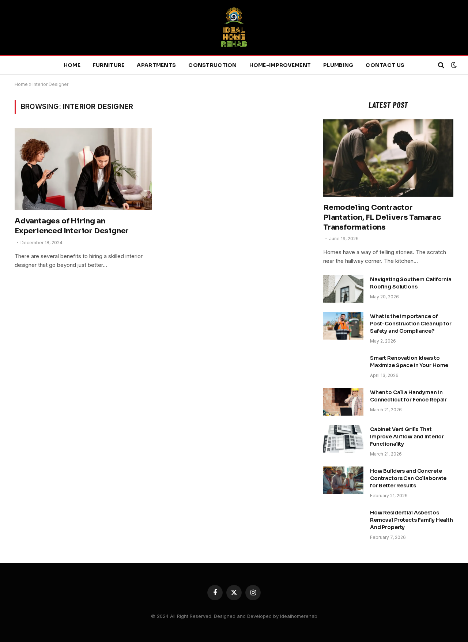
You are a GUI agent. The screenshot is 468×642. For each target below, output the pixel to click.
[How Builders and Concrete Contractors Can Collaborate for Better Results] (343, 480)
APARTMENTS (156, 65)
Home (21, 84)
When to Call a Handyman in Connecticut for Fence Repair (408, 396)
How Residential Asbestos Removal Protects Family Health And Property (411, 519)
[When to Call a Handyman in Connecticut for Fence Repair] (343, 402)
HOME (72, 65)
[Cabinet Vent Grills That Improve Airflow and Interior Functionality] (343, 439)
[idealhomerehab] (234, 27)
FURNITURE (109, 65)
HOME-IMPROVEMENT (280, 65)
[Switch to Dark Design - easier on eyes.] (453, 65)
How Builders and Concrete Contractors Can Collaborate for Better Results (408, 478)
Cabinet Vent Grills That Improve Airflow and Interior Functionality (407, 436)
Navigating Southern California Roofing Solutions (411, 283)
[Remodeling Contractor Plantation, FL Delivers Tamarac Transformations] (388, 158)
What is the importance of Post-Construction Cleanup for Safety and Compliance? (411, 323)
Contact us (385, 65)
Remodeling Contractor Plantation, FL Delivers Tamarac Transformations (382, 217)
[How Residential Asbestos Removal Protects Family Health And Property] (343, 522)
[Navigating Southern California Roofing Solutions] (343, 289)
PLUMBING (338, 65)
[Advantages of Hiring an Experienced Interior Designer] (83, 169)
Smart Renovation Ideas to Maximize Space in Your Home (409, 362)
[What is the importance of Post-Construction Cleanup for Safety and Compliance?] (343, 326)
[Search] (441, 65)
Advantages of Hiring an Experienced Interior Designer (72, 225)
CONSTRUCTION (212, 65)
